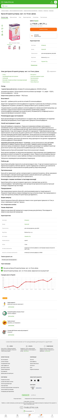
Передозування (34, 80)
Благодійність (33, 361)
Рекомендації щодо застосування (10, 76)
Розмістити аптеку (5, 379)
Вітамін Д (46, 10)
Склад (4, 74)
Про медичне (4, 371)
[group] (43, 23)
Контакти (32, 365)
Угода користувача (17, 398)
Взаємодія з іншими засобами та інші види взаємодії (15, 80)
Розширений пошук (5, 363)
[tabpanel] (29, 90)
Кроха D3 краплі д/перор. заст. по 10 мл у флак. (18, 14)
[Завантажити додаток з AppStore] (34, 380)
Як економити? (4, 359)
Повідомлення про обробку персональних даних (34, 398)
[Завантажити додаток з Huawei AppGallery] (38, 380)
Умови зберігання (34, 82)
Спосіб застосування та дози (37, 76)
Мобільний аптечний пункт (7, 373)
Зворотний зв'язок (34, 363)
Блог (31, 367)
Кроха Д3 (51, 10)
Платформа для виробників (7, 391)
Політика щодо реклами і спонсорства (10, 387)
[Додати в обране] (2, 26)
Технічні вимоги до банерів (7, 389)
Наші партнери (4, 385)
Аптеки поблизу (4, 361)
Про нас (32, 359)
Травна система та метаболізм (30, 10)
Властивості (33, 74)
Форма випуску (6, 82)
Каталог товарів (5, 10)
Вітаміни (40, 10)
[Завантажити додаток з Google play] (31, 380)
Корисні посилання (34, 369)
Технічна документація (6, 383)
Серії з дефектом (5, 365)
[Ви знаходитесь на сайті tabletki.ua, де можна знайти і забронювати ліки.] (7, 2)
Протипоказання (34, 78)
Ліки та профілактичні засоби (16, 10)
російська (33, 395)
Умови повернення (5, 369)
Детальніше (26, 351)
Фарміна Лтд (44, 61)
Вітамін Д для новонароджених (9, 259)
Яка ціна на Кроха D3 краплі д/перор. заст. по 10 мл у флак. (21, 268)
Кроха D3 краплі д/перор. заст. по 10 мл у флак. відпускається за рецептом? (26, 271)
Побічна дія (5, 78)
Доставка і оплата (5, 367)
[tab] (4, 17)
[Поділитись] (2, 31)
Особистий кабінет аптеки (7, 381)
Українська (25, 395)
